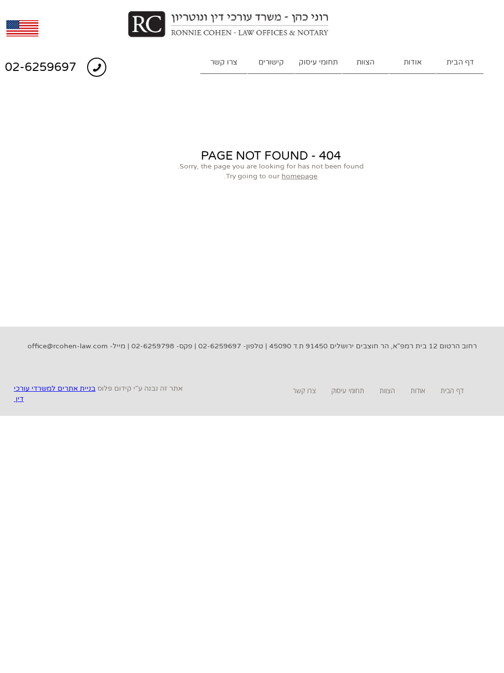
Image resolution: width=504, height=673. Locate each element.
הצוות (365, 62)
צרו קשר (223, 62)
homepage (299, 176)
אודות (413, 62)
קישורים (271, 62)
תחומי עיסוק (318, 62)
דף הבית (460, 62)
